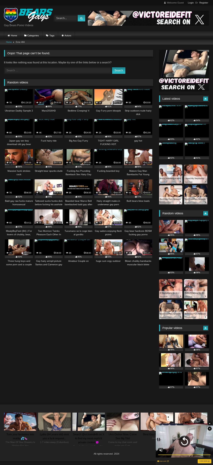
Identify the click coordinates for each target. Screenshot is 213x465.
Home (14, 35)
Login (191, 2)
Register (203, 2)
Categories (33, 35)
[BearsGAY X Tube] (29, 15)
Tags (51, 35)
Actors (68, 35)
